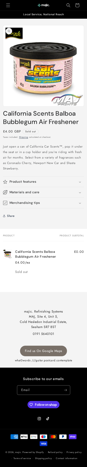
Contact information (66, 458)
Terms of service (22, 458)
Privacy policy (74, 452)
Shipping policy (43, 458)
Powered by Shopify (33, 452)
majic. (18, 452)
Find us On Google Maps (43, 351)
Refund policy (55, 452)
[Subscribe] (65, 390)
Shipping (23, 137)
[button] (8, 5)
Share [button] (11, 216)
